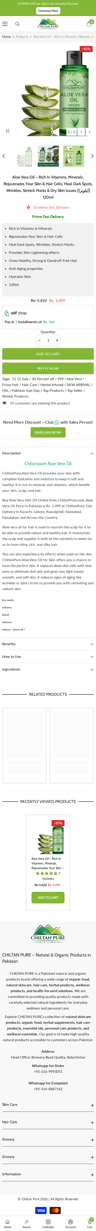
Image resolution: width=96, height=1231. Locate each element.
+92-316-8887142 (48, 1089)
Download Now (48, 10)
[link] (24, 763)
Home (6, 37)
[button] (81, 132)
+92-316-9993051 (48, 1071)
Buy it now (48, 368)
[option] (48, 90)
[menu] (5, 24)
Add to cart (48, 354)
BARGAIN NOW (48, 432)
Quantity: (48, 332)
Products (22, 37)
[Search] (17, 24)
